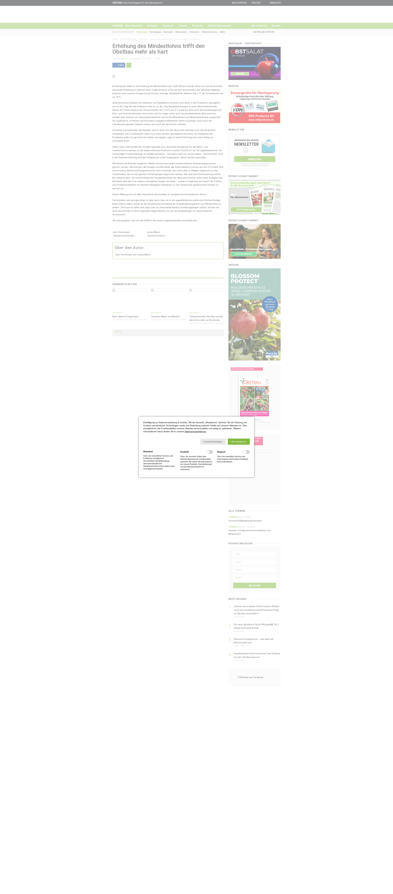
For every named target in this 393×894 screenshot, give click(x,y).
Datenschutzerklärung (195, 431)
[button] (213, 442)
